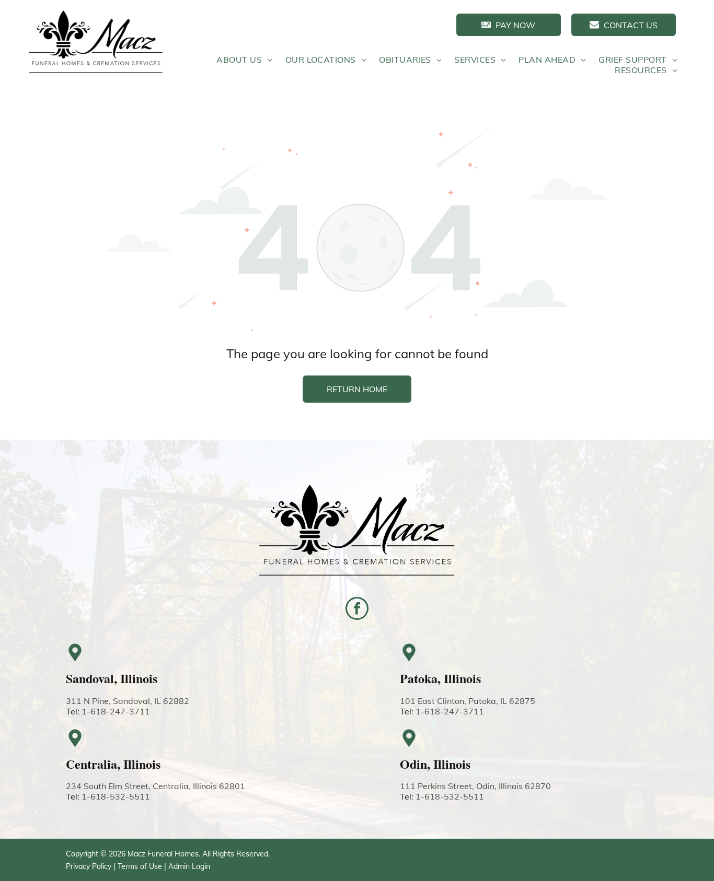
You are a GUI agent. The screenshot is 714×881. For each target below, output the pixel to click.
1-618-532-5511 (116, 796)
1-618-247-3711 (116, 711)
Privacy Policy (88, 866)
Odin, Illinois (435, 764)
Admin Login (189, 866)
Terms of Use (140, 866)
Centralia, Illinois (113, 764)
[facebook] (357, 609)
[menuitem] (244, 59)
